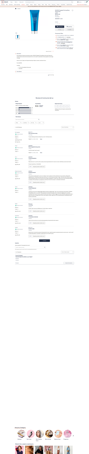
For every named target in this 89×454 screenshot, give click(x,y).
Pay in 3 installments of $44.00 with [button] (63, 35)
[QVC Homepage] (15, 8)
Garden (27, 4)
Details (67, 39)
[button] (78, 2)
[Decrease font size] (53, 51)
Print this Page (51, 74)
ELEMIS (56, 12)
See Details (68, 37)
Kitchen (58, 4)
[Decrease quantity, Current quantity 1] (55, 23)
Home (49, 4)
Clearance (23, 4)
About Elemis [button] (19, 71)
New (7, 4)
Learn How (71, 48)
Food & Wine (63, 4)
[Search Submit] (72, 2)
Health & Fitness (69, 4)
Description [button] (19, 53)
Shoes (43, 4)
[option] (44, 6)
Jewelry (39, 4)
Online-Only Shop (17, 4)
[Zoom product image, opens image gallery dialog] (16, 33)
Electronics (53, 4)
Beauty (35, 4)
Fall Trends (11, 4)
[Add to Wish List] (72, 10)
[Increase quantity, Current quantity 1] (59, 23)
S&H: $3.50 (56, 15)
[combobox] (48, 2)
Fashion (31, 4)
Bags (46, 4)
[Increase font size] (52, 51)
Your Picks (3, 4)
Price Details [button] (57, 16)
